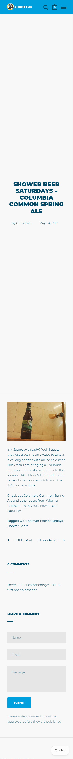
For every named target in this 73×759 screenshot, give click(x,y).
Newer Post (47, 540)
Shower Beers (17, 526)
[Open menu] (63, 7)
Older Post (24, 540)
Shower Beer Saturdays (45, 521)
